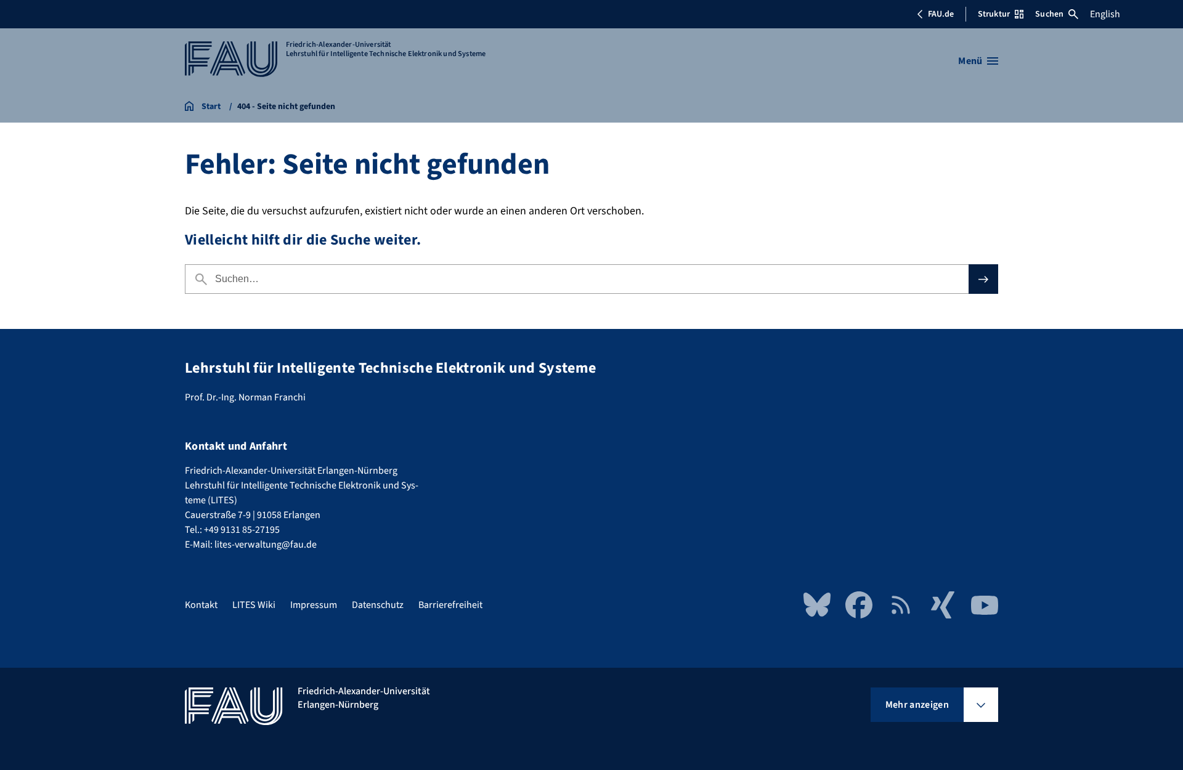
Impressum (313, 605)
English (1105, 14)
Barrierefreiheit (450, 605)
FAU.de (941, 14)
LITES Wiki (253, 605)
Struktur (994, 14)
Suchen (1049, 14)
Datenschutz (378, 605)
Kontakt (201, 605)
